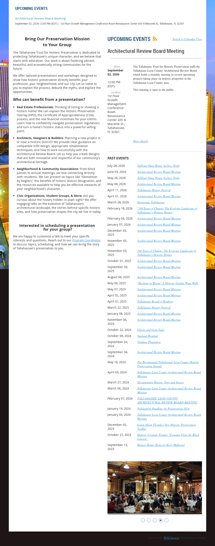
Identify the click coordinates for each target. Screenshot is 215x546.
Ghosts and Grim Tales (150, 330)
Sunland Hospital (147, 336)
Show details (140, 141)
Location (116, 92)
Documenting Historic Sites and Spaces (160, 382)
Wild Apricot (171, 538)
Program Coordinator (86, 240)
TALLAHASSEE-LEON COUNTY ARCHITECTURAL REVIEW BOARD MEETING (167, 400)
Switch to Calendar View (187, 39)
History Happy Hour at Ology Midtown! (161, 445)
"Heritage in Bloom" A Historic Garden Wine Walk (167, 283)
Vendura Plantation (149, 342)
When (117, 66)
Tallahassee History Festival (153, 190)
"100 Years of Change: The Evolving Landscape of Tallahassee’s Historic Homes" (167, 210)
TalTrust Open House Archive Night (158, 166)
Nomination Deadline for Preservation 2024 (163, 408)
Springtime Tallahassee (151, 202)
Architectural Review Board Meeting (40, 18)
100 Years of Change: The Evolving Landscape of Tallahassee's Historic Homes (166, 253)
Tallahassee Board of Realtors (155, 301)
